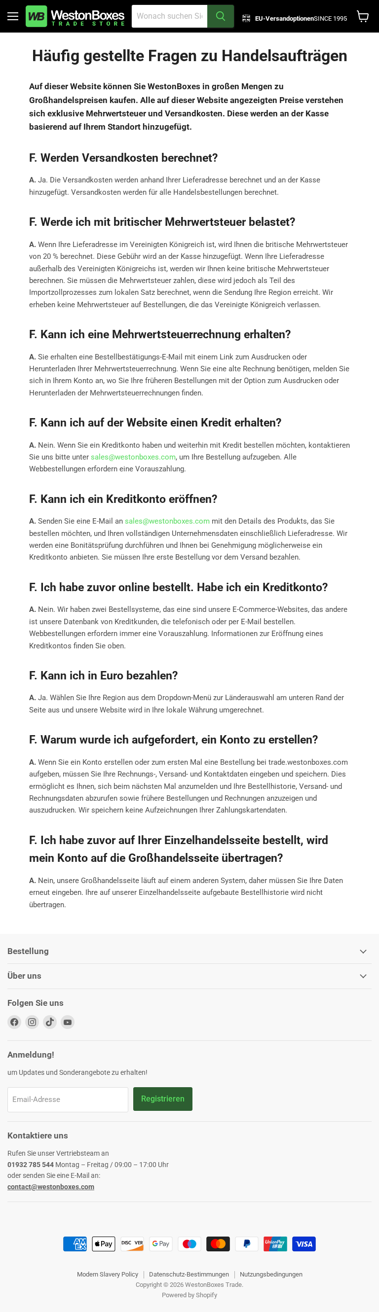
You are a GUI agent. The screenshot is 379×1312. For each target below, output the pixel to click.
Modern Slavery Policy (107, 1274)
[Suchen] (220, 16)
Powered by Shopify (189, 1295)
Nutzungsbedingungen (271, 1274)
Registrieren (163, 1098)
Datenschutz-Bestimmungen (189, 1274)
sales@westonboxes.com (133, 457)
